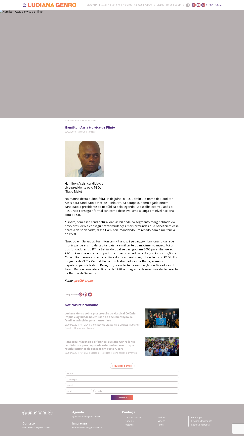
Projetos (127, 5)
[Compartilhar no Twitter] (90, 294)
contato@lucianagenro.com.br (36, 427)
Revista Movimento (201, 421)
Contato (179, 5)
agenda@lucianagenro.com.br (86, 416)
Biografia (92, 5)
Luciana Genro (133, 417)
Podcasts (150, 5)
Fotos (169, 5)
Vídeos (160, 5)
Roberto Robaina (200, 424)
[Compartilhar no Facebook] (85, 294)
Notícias (116, 5)
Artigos (138, 5)
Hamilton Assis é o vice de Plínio (90, 127)
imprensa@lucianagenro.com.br (87, 427)
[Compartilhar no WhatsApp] (80, 294)
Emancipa (104, 5)
